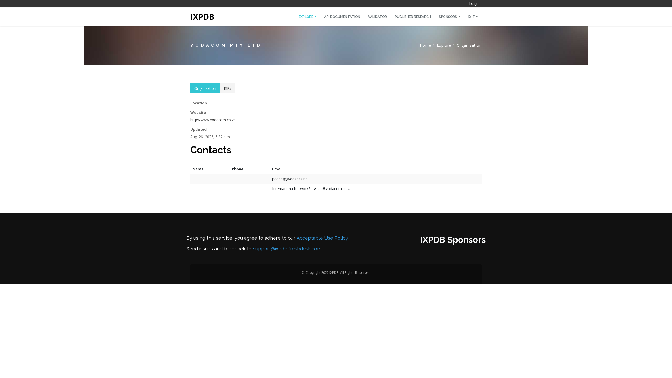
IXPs (227, 88)
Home (425, 45)
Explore (306, 17)
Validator (377, 17)
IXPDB (202, 16)
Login (474, 3)
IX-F (471, 17)
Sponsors (448, 17)
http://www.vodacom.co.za (213, 119)
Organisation (205, 88)
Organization (469, 45)
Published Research (413, 17)
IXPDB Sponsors (453, 240)
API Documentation (342, 17)
